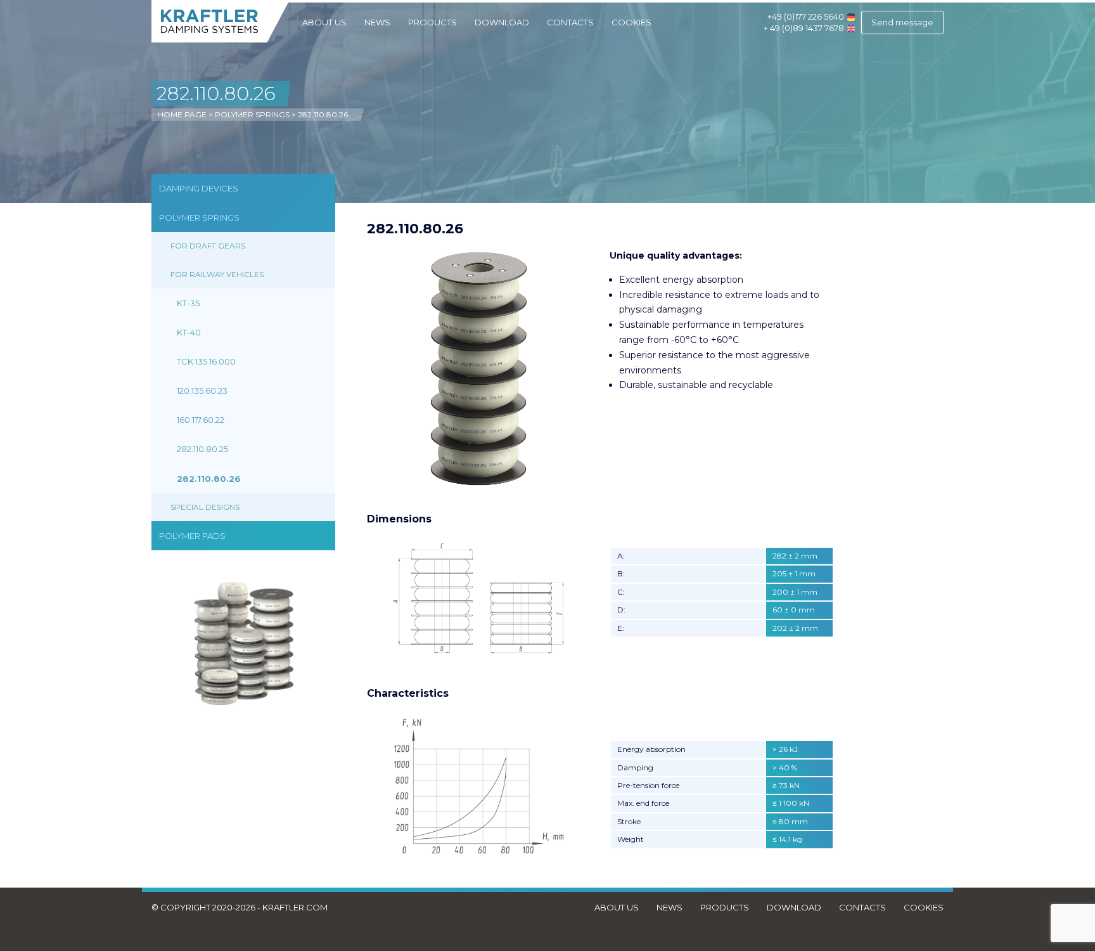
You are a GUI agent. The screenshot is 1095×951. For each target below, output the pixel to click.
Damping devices (198, 188)
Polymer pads (192, 536)
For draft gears (207, 245)
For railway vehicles (217, 274)
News (377, 22)
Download (502, 22)
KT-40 (189, 332)
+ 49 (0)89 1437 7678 (804, 28)
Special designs (205, 507)
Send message (902, 22)
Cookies (631, 22)
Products (432, 22)
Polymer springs (252, 114)
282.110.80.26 (209, 479)
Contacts (570, 22)
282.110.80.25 (202, 449)
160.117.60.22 (200, 420)
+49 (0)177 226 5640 (805, 16)
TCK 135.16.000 (206, 361)
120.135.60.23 (202, 390)
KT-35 (188, 303)
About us (324, 22)
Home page (182, 114)
